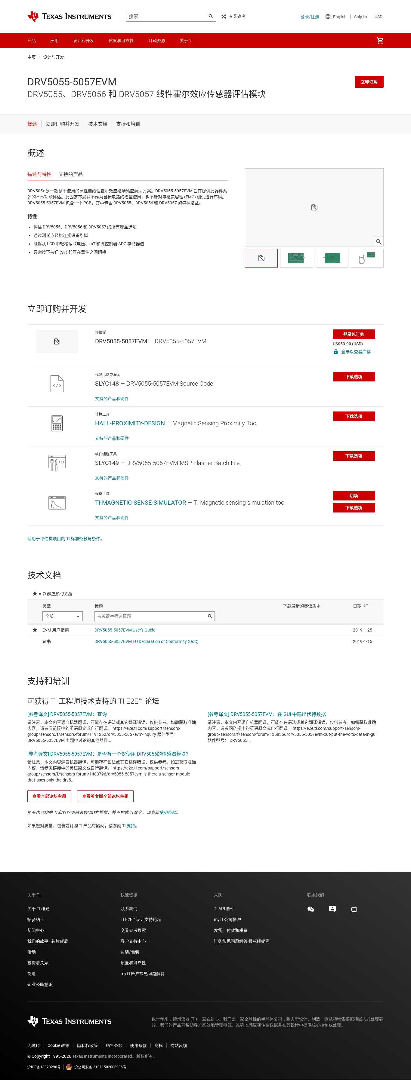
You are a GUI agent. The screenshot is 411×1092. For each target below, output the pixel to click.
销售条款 (114, 1045)
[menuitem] (380, 40)
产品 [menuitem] (31, 40)
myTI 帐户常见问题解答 (143, 973)
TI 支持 (128, 825)
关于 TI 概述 (38, 908)
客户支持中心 (133, 941)
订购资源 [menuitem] (156, 40)
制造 (31, 973)
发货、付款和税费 (231, 930)
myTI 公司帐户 (227, 919)
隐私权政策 (87, 1045)
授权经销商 (259, 941)
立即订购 (369, 81)
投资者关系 (37, 962)
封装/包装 (130, 952)
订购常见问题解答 (231, 941)
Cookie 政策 (59, 1045)
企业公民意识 (40, 984)
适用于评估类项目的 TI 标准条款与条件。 (65, 538)
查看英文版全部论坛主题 (105, 796)
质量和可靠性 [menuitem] (121, 40)
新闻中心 (35, 930)
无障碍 (33, 1045)
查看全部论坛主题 (49, 796)
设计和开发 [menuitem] (83, 40)
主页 (31, 57)
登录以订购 (353, 334)
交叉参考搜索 (133, 930)
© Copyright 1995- (49, 1056)
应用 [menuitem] (54, 40)
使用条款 (167, 812)
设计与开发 (53, 57)
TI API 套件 (224, 908)
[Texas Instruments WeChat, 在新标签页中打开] (310, 911)
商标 (158, 1045)
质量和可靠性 (134, 962)
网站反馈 (178, 1045)
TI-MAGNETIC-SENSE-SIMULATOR (140, 502)
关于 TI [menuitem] (186, 40)
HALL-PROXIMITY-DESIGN (130, 423)
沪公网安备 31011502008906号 (100, 1067)
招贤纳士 (35, 919)
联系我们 (129, 908)
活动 (31, 952)
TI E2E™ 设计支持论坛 (141, 919)
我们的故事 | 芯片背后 (47, 941)
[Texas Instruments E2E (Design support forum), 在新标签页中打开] (332, 911)
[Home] (69, 16)
